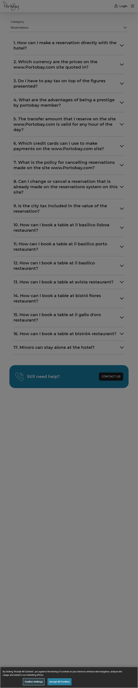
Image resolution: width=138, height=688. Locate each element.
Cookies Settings (34, 681)
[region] (69, 677)
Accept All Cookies (59, 681)
